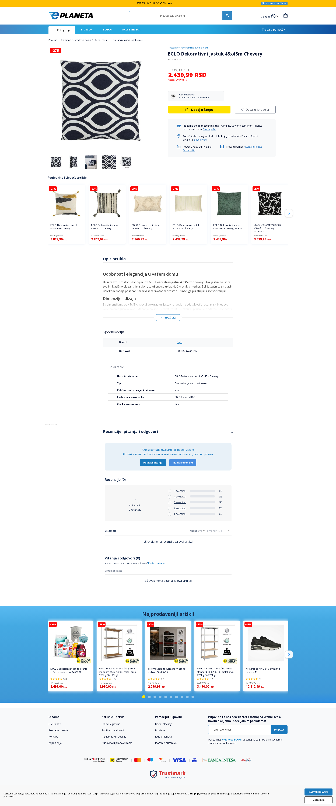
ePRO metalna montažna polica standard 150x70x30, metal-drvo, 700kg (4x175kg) (118, 672)
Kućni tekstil (101, 39)
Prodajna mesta (58, 730)
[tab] (168, 259)
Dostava (160, 730)
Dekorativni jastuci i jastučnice (127, 39)
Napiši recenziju (183, 462)
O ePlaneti (54, 724)
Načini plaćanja (163, 724)
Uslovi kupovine (111, 724)
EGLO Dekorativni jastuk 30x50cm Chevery (186, 226)
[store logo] (70, 15)
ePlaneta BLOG (231, 739)
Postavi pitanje (152, 462)
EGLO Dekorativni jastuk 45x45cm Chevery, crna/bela (267, 228)
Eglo (179, 342)
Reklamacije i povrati (114, 736)
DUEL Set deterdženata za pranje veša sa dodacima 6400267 (68, 670)
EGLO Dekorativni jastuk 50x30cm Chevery (145, 226)
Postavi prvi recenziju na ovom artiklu (188, 47)
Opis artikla (114, 258)
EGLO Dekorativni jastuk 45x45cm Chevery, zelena (227, 226)
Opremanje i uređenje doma (76, 39)
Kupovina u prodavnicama (117, 743)
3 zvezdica (180, 502)
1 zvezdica (180, 514)
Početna (53, 39)
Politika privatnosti (113, 730)
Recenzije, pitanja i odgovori (130, 431)
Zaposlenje (55, 743)
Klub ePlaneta (163, 736)
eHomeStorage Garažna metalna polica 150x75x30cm (166, 670)
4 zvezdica (180, 496)
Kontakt (53, 736)
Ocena (193, 530)
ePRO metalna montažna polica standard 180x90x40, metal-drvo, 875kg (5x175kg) (215, 672)
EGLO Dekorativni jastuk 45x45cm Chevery (63, 226)
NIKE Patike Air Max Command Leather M (263, 670)
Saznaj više (209, 129)
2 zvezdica (180, 508)
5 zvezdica (180, 491)
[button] (266, 16)
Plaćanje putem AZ (166, 743)
